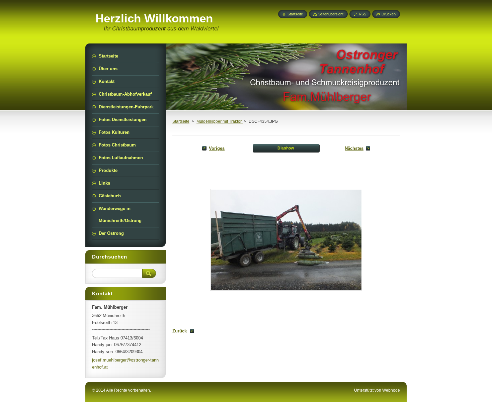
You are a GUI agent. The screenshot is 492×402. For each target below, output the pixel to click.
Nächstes (354, 148)
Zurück (179, 330)
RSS (362, 14)
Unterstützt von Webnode (377, 390)
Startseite (180, 121)
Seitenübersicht (330, 14)
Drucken (389, 14)
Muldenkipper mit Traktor (219, 121)
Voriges (217, 148)
